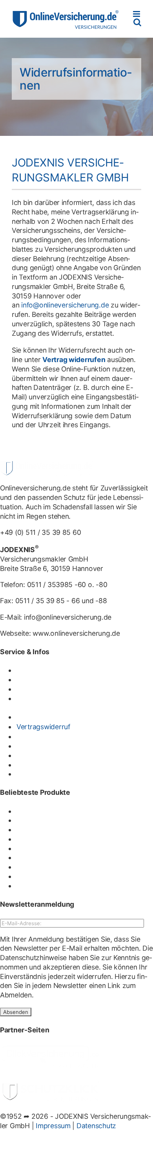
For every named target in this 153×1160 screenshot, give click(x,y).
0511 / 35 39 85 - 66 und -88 (61, 600)
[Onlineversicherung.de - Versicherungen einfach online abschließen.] (47, 465)
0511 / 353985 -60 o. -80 (67, 584)
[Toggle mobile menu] (137, 14)
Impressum (53, 1126)
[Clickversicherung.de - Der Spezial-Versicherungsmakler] (51, 1048)
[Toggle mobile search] (137, 22)
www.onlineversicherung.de (76, 633)
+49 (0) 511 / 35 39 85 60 (40, 532)
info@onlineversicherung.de (65, 305)
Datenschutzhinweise (33, 957)
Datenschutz (96, 1126)
